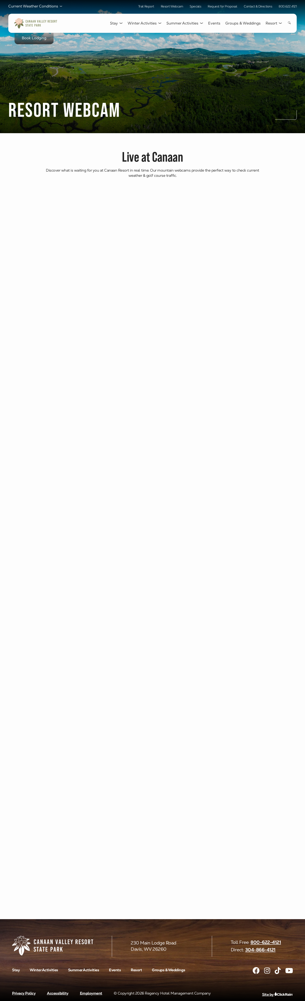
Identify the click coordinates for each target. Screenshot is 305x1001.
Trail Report (146, 6)
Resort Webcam (172, 6)
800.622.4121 (288, 6)
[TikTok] (278, 970)
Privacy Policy (23, 993)
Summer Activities (182, 23)
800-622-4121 (265, 942)
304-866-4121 (260, 950)
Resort (271, 23)
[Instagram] (267, 970)
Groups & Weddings (243, 23)
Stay (114, 23)
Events (214, 23)
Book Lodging (34, 38)
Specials (195, 6)
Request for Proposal (222, 6)
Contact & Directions (258, 6)
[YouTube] (289, 970)
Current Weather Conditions (33, 6)
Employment (91, 993)
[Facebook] (256, 970)
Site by (268, 994)
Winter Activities (142, 23)
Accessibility (57, 993)
